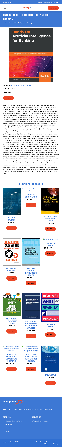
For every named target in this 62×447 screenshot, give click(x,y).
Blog (7, 431)
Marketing (14, 85)
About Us (9, 424)
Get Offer (53, 8)
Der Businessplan (50, 375)
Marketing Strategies (24, 85)
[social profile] (11, 2)
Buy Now (8, 98)
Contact (42, 442)
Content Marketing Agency (14, 421)
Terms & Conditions (52, 442)
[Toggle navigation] (5, 7)
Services (8, 428)
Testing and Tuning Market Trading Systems (50, 218)
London (40, 2)
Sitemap (55, 444)
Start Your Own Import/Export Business (11, 321)
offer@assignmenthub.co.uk (51, 2)
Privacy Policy (48, 444)
